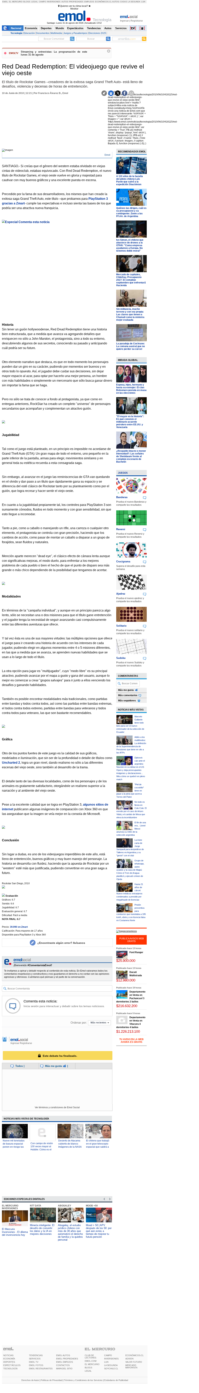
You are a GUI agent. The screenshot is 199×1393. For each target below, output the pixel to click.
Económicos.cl (103, 2)
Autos (64, 2)
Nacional (16, 28)
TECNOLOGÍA (10, 1368)
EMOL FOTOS (36, 1365)
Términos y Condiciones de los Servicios (83, 1380)
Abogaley (64, 1205)
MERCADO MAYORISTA (131, 1366)
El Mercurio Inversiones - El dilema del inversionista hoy (15, 1232)
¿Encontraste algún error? (61, 942)
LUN (106, 1362)
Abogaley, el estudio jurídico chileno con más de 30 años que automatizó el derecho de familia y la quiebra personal (70, 1232)
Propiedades (76, 2)
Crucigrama (123, 561)
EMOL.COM (90, 1361)
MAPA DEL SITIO (64, 1368)
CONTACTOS (63, 1365)
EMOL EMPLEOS (64, 1362)
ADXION (129, 1358)
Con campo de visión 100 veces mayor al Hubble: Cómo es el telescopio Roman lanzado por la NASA (42, 1149)
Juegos (123, 473)
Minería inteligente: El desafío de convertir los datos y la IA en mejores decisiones (42, 1229)
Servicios (121, 28)
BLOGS (88, 1367)
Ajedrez (120, 593)
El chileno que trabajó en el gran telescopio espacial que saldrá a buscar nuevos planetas (97, 1146)
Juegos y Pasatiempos (75, 33)
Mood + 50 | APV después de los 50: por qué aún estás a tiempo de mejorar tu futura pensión (99, 1231)
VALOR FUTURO (133, 1362)
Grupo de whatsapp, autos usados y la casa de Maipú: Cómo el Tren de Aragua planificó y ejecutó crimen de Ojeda (130, 869)
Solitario (121, 625)
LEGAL (88, 1371)
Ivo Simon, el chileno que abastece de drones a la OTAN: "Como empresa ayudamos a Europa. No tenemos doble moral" (129, 245)
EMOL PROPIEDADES (67, 1358)
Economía (31, 28)
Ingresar (124, 20)
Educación (29, 33)
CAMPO (108, 1355)
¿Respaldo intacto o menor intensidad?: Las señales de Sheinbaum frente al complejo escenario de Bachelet (131, 456)
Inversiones (53, 2)
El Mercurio (16, 2)
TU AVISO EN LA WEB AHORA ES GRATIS (131, 1040)
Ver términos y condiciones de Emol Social (57, 1107)
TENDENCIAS (36, 1355)
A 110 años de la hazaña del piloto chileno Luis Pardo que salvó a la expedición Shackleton (129, 180)
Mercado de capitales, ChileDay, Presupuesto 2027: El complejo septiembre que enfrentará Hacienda (131, 280)
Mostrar (74, 8)
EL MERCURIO (92, 1364)
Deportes (46, 28)
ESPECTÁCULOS (11, 1365)
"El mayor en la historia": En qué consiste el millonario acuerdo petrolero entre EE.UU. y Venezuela (130, 422)
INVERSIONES (111, 1358)
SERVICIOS (34, 1358)
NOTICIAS (8, 1355)
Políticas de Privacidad (51, 1380)
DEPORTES (9, 1362)
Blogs (26, 2)
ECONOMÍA (9, 1358)
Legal (34, 2)
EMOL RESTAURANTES (40, 1368)
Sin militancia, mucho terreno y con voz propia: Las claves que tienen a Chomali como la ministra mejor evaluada (130, 314)
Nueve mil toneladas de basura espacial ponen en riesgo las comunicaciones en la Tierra (14, 1146)
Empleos (89, 2)
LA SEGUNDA (111, 1365)
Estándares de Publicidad (116, 1380)
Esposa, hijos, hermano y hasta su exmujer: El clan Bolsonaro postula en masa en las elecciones (131, 388)
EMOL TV (33, 1362)
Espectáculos (75, 28)
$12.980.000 (125, 980)
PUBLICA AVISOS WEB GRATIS (131, 940)
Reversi (120, 529)
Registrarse (137, 20)
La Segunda (134, 2)
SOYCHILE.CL (111, 1368)
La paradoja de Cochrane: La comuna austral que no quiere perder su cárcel (130, 346)
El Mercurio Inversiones (10, 1207)
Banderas (121, 497)
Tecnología (16, 33)
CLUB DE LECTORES (90, 1356)
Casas (123, 2)
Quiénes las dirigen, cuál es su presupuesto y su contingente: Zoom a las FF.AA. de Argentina (131, 212)
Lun (143, 2)
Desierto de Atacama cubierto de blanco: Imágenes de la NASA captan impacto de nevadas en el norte (69, 1146)
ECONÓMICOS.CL (134, 1355)
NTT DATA (35, 1205)
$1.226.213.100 (128, 1031)
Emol (5, 2)
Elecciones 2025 (97, 33)
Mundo (60, 28)
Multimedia (56, 33)
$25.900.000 (125, 961)
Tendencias (94, 28)
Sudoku (121, 658)
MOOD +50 (92, 1205)
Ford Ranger (136, 952)
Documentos (42, 33)
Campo (42, 2)
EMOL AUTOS (63, 1355)
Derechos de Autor (30, 1380)
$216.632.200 (126, 1006)
